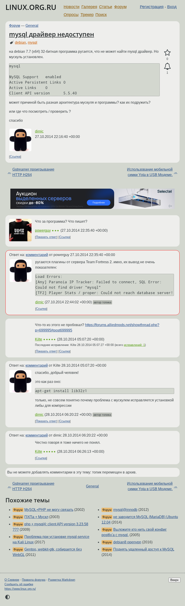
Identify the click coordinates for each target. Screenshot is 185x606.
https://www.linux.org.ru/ (20, 588)
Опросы (71, 14)
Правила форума (33, 579)
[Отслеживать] (167, 66)
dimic (39, 131)
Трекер (87, 14)
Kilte (38, 339)
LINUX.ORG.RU (30, 7)
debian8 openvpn (127, 542)
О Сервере (12, 579)
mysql (32, 42)
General (31, 25)
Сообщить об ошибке (19, 584)
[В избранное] (167, 53)
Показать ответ (46, 237)
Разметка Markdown (61, 579)
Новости (71, 7)
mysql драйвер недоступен (51, 34)
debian (20, 42)
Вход (172, 7)
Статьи (105, 7)
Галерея (89, 7)
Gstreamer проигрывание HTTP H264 (33, 172)
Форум (120, 7)
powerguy (43, 230)
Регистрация (152, 7)
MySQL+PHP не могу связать (48, 510)
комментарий (37, 255)
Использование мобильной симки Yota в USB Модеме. (150, 172)
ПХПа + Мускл (36, 517)
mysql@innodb (125, 510)
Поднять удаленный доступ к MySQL (143, 549)
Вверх (174, 580)
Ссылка (15, 156)
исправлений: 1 (134, 345)
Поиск (101, 14)
